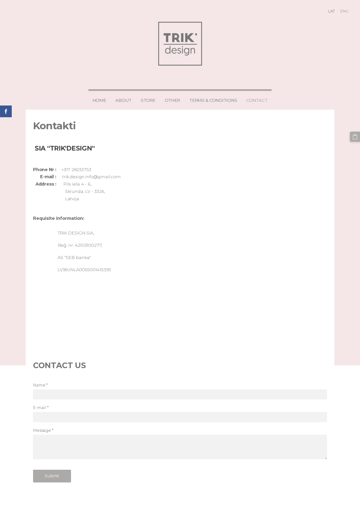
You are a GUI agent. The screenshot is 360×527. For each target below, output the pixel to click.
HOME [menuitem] (99, 100)
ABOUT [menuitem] (123, 100)
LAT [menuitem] (331, 11)
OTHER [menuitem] (172, 100)
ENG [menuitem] (344, 11)
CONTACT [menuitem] (256, 100)
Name (40, 385)
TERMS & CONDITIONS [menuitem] (213, 100)
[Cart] (355, 137)
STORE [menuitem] (148, 100)
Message (43, 430)
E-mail (41, 407)
